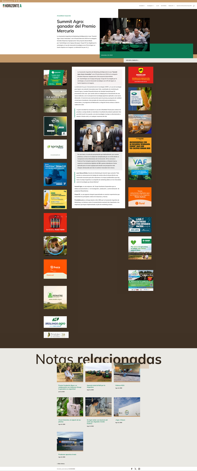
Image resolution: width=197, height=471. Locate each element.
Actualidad (141, 5)
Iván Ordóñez (163, 5)
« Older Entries (61, 463)
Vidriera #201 (119, 385)
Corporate (67, 16)
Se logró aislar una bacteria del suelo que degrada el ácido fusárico (97, 421)
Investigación (150, 5)
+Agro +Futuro (120, 420)
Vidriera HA (170, 5)
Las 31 (157, 5)
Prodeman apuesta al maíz (67, 454)
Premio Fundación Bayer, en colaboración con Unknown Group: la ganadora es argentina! (69, 387)
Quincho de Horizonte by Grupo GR (184, 5)
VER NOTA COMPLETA (132, 60)
